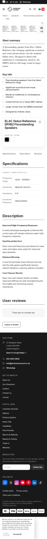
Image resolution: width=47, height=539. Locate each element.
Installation (7, 426)
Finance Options (9, 417)
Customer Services (10, 409)
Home (5, 16)
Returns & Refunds (10, 435)
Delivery (6, 413)
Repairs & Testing (10, 439)
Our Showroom (9, 384)
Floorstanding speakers (33, 16)
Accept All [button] (17, 534)
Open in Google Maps (15, 353)
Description (25, 153)
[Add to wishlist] (40, 122)
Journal (6, 397)
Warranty (6, 447)
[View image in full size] (42, 23)
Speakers (15, 16)
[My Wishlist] (34, 9)
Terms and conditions (11, 495)
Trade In (6, 443)
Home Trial (7, 422)
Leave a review (12, 324)
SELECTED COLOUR (12, 135)
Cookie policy (8, 491)
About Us (6, 380)
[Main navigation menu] (4, 9)
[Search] (30, 9)
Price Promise (8, 430)
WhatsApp (10, 368)
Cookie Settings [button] (6, 534)
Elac (8, 19)
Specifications (9, 153)
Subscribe (37, 467)
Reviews (38, 153)
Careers (6, 389)
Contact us (7, 393)
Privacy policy (22, 491)
